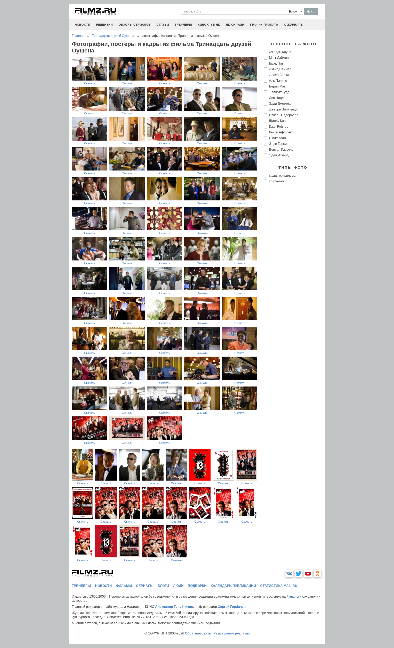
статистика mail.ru (278, 586)
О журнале (293, 24)
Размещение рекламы (231, 633)
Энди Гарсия (279, 144)
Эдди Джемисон (281, 103)
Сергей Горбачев (232, 606)
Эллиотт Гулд (279, 92)
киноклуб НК (209, 24)
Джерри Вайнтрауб (283, 109)
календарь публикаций (233, 586)
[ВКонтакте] (289, 573)
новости (82, 24)
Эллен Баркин (280, 75)
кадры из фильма (282, 175)
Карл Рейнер (278, 126)
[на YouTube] (308, 573)
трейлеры (183, 24)
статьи (163, 24)
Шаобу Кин (277, 121)
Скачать (89, 83)
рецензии (104, 24)
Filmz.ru (292, 596)
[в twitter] (298, 573)
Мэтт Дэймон (279, 57)
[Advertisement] (294, 254)
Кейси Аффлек (280, 132)
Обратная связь (198, 633)
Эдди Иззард (279, 155)
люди (178, 586)
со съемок (276, 181)
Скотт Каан (277, 138)
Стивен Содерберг (283, 115)
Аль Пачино (278, 80)
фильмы (124, 586)
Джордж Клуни (280, 52)
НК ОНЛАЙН (235, 24)
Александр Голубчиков (174, 606)
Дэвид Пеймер (280, 69)
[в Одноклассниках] (317, 573)
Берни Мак (277, 86)
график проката (264, 24)
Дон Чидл (276, 98)
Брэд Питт (277, 63)
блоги (163, 586)
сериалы (144, 586)
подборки (197, 586)
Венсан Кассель (281, 149)
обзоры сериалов (135, 24)
